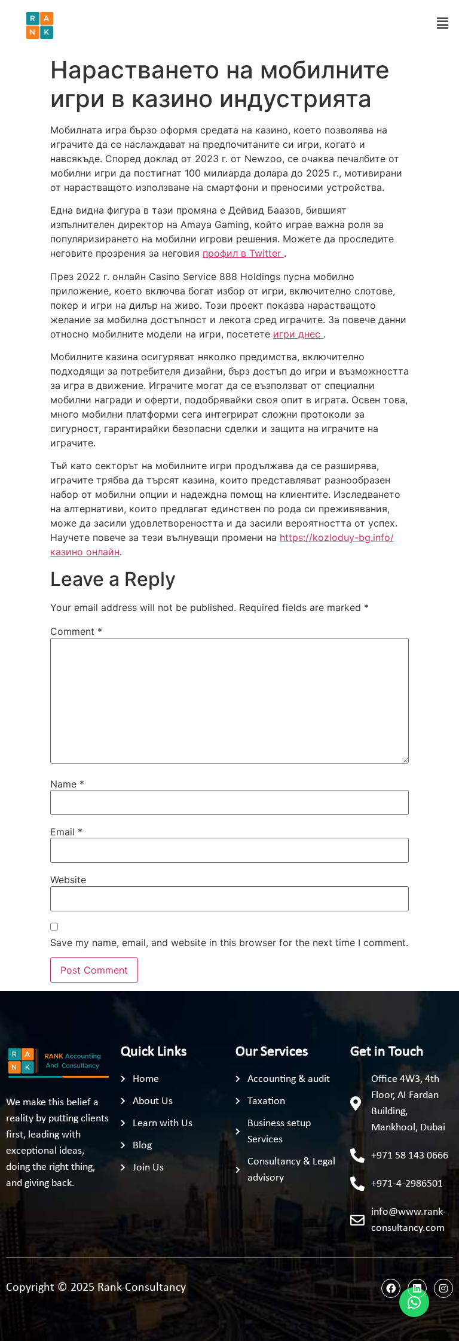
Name (67, 784)
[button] (443, 23)
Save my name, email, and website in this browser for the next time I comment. (229, 942)
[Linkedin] (417, 1288)
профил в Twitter (243, 253)
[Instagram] (443, 1288)
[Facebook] (390, 1288)
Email (66, 832)
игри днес (298, 334)
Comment (76, 631)
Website (68, 879)
